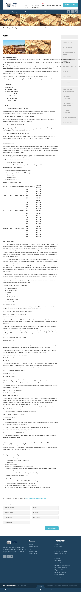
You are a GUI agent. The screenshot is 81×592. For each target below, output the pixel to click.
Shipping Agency (33, 553)
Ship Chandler (67, 47)
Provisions (66, 72)
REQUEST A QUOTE (70, 4)
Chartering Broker (33, 546)
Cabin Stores (67, 77)
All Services (67, 37)
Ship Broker (32, 549)
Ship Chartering (33, 551)
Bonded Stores (58, 556)
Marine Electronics (69, 118)
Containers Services (66, 83)
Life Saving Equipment (66, 111)
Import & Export (25, 12)
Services (37, 12)
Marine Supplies (68, 42)
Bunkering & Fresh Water (69, 53)
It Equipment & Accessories (68, 104)
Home (6, 12)
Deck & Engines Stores (68, 60)
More (46, 12)
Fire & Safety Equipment (67, 97)
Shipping (14, 12)
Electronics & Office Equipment (68, 90)
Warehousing (67, 123)
